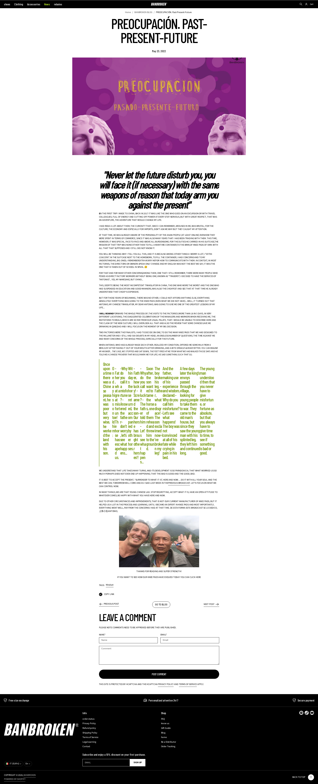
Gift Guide (166, 728)
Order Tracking (168, 746)
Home (128, 12)
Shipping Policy (89, 732)
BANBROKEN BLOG (143, 12)
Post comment (159, 674)
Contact (86, 746)
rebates (58, 4)
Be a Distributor (168, 742)
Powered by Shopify (14, 779)
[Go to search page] (301, 4)
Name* (102, 634)
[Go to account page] (306, 4)
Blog (163, 732)
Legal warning (89, 742)
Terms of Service (188, 684)
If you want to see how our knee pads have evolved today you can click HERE (159, 577)
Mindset (110, 585)
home (164, 737)
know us (165, 723)
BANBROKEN (30, 775)
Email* (163, 634)
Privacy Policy (166, 684)
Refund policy (89, 728)
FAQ (163, 719)
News (47, 4)
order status (88, 719)
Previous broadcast (179, 483)
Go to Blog (161, 604)
